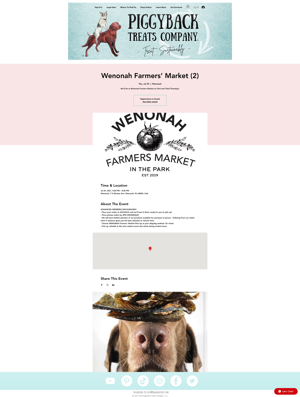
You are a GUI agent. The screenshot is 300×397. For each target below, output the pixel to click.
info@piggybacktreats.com (158, 392)
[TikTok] (143, 380)
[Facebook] (176, 380)
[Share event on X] (107, 285)
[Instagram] (159, 380)
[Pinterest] (126, 380)
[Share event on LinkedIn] (113, 285)
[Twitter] (192, 380)
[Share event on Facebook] (102, 285)
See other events (150, 102)
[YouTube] (110, 380)
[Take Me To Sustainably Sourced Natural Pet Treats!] (103, 38)
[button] (98, 7)
